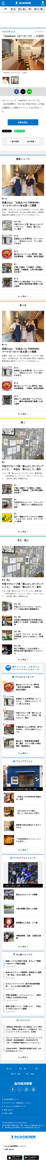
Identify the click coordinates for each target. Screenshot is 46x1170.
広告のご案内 (8, 1113)
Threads (33, 1089)
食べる (13, 9)
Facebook (12, 1089)
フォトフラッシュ (8, 31)
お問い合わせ (8, 1110)
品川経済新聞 (23, 3)
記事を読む (23, 122)
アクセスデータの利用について (14, 1106)
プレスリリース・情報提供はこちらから (17, 1103)
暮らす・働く (39, 9)
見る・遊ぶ (22, 9)
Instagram (26, 1089)
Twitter (19, 1089)
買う (30, 9)
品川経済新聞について (11, 1099)
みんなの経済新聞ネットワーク (23, 1137)
